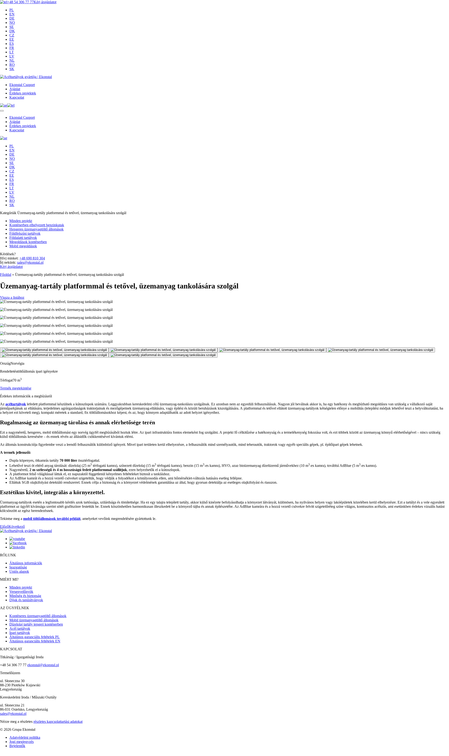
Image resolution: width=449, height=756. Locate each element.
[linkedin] (17, 547)
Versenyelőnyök (21, 592)
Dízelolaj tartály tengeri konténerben (36, 624)
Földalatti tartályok (23, 238)
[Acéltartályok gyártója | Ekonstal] (26, 77)
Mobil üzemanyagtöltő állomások (33, 620)
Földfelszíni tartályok (24, 233)
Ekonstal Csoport (22, 85)
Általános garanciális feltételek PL (34, 637)
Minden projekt (20, 221)
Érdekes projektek (22, 93)
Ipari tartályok (19, 633)
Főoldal (5, 275)
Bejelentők (17, 746)
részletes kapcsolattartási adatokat (58, 722)
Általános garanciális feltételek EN (34, 641)
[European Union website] (3, 105)
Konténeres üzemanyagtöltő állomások (37, 616)
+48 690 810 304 (32, 258)
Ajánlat (14, 89)
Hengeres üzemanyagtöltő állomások (36, 229)
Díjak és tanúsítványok (26, 600)
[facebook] (18, 543)
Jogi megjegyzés (21, 742)
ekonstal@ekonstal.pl (43, 665)
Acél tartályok (19, 628)
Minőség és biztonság (25, 596)
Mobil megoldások (23, 246)
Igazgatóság (18, 567)
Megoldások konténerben (28, 242)
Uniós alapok (19, 571)
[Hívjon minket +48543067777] (10, 105)
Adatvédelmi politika (24, 737)
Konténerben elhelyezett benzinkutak (36, 225)
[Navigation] (2, 111)
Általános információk (25, 563)
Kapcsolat (16, 97)
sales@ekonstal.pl (30, 262)
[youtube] (17, 539)
